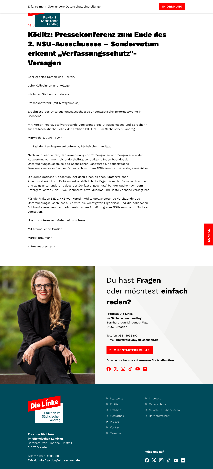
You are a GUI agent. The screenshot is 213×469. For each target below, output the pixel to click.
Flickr (145, 369)
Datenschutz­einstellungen (84, 6)
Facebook (108, 369)
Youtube (137, 369)
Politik (114, 404)
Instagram (123, 369)
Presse (114, 421)
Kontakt (115, 427)
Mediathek (117, 416)
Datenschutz (157, 404)
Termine (115, 433)
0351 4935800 (128, 335)
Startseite (116, 398)
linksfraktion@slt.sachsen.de (137, 340)
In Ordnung (172, 6)
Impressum (156, 398)
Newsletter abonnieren (164, 410)
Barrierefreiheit (159, 416)
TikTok (130, 369)
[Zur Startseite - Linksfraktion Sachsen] (45, 409)
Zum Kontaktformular (129, 350)
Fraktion (115, 410)
